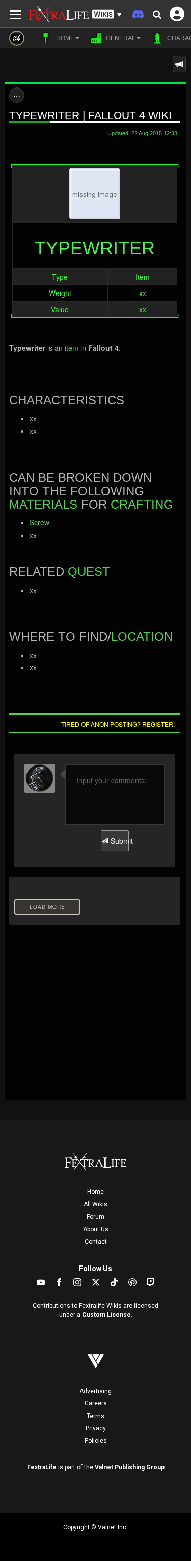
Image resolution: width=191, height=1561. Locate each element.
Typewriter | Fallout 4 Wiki (90, 115)
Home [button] (64, 38)
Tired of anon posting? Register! (118, 724)
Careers (96, 1403)
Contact (96, 1241)
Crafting (142, 504)
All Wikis (95, 1204)
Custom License (106, 1314)
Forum (95, 1216)
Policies (96, 1441)
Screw (39, 522)
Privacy (96, 1428)
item (71, 348)
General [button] (119, 38)
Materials (43, 504)
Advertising (95, 1391)
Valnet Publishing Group (130, 1467)
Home (95, 1191)
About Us (95, 1229)
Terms (95, 1416)
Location (142, 636)
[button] (107, 14)
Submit (118, 841)
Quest (89, 571)
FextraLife (42, 1467)
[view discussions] (179, 64)
